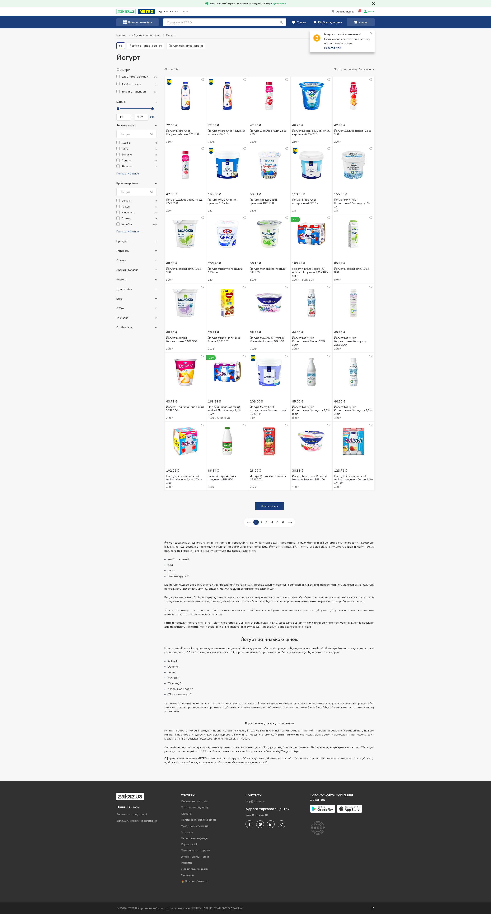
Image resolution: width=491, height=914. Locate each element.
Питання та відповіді (194, 807)
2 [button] (261, 522)
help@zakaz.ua (255, 801)
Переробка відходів (194, 838)
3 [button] (267, 522)
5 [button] (277, 522)
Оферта (186, 813)
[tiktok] (281, 824)
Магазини (187, 875)
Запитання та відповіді (131, 814)
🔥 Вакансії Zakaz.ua (194, 881)
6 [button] (283, 522)
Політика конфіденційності (198, 819)
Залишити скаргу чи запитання (136, 820)
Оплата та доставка (194, 801)
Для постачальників (194, 869)
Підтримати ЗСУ (167, 11)
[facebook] (249, 824)
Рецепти (186, 862)
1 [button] (256, 522)
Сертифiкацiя (189, 844)
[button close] (373, 3)
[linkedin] (271, 824)
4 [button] (272, 522)
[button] (342, 11)
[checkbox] (118, 76)
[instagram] (260, 824)
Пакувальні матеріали (195, 850)
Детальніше (279, 3)
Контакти (187, 832)
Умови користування (194, 826)
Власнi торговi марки (195, 856)
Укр (183, 11)
